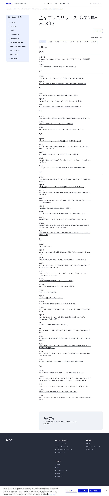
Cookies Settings (71, 491)
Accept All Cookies (95, 491)
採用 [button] (69, 3)
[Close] (106, 490)
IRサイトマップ (14, 54)
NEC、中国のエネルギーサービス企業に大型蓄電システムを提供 (58, 154)
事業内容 (88, 444)
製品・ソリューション (92, 447)
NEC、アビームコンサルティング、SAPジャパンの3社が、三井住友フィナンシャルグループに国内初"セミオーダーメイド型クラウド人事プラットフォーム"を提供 (64, 379)
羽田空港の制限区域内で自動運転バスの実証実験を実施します (58, 392)
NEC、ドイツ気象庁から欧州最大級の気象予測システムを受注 (58, 95)
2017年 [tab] (57, 42)
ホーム (7, 9)
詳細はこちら (47, 424)
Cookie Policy (51, 494)
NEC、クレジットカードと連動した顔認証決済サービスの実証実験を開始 (61, 214)
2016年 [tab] (65, 42)
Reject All (83, 491)
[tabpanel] (71, 223)
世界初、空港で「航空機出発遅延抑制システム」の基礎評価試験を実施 (60, 373)
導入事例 (88, 450)
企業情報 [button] (62, 3)
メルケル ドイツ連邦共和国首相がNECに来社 (52, 325)
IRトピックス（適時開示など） (18, 46)
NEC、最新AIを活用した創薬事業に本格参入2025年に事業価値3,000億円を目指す (63, 118)
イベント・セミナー (60, 447)
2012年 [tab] (94, 42)
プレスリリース (59, 444)
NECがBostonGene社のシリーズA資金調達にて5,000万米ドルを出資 (60, 141)
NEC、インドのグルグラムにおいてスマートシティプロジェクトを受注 (60, 129)
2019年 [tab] (43, 42)
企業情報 (14, 9)
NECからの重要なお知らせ (62, 450)
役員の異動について (45, 246)
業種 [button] (56, 3)
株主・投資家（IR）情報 (24, 9)
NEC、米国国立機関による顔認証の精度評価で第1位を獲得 (57, 67)
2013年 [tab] (86, 42)
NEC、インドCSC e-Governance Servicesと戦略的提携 (56, 124)
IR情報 (57, 468)
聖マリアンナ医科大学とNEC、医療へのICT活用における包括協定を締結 (61, 361)
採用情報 (57, 476)
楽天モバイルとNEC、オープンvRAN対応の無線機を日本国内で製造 (59, 107)
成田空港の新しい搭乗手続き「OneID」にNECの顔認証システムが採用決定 (62, 260)
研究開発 (57, 473)
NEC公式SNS (58, 452)
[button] (98, 3)
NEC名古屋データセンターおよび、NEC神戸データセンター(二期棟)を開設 (61, 187)
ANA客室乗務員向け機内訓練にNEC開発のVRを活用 (54, 208)
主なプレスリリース (36, 9)
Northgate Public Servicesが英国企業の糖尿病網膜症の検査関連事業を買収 (62, 168)
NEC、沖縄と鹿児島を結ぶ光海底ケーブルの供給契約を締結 (57, 304)
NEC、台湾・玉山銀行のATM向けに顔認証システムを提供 (56, 286)
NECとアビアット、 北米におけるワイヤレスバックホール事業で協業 (60, 101)
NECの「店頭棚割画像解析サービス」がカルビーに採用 (56, 281)
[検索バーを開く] (90, 3)
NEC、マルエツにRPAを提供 (47, 292)
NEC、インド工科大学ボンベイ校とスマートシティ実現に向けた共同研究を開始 (63, 386)
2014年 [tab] (79, 42)
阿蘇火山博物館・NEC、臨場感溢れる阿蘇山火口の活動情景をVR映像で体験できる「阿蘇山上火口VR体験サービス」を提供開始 (64, 226)
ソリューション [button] (48, 3)
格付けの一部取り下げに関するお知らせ (51, 298)
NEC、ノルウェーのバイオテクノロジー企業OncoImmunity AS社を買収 (61, 78)
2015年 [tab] (72, 42)
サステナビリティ (60, 470)
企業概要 (57, 465)
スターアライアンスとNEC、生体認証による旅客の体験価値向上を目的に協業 (62, 84)
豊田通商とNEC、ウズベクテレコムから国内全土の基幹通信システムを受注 (62, 219)
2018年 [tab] (50, 42)
